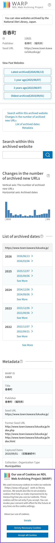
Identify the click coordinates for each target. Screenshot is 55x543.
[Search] (48, 155)
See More (22, 280)
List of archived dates (27, 124)
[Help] (48, 175)
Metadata (27, 127)
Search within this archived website (27, 113)
